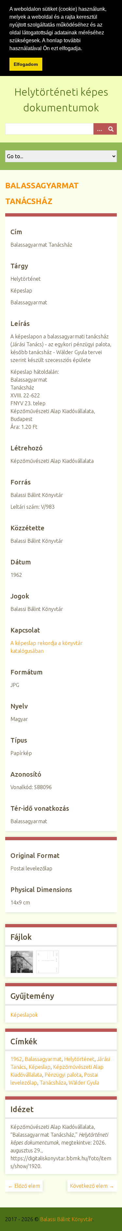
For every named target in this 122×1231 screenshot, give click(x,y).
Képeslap (39, 1067)
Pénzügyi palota (63, 1075)
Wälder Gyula (84, 1083)
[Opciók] (99, 129)
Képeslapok (24, 1015)
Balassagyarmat (43, 1059)
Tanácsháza (53, 1083)
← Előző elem (24, 1186)
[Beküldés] (111, 129)
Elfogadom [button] (26, 64)
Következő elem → (92, 1186)
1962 (16, 1059)
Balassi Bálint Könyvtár (66, 1219)
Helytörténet (79, 1059)
